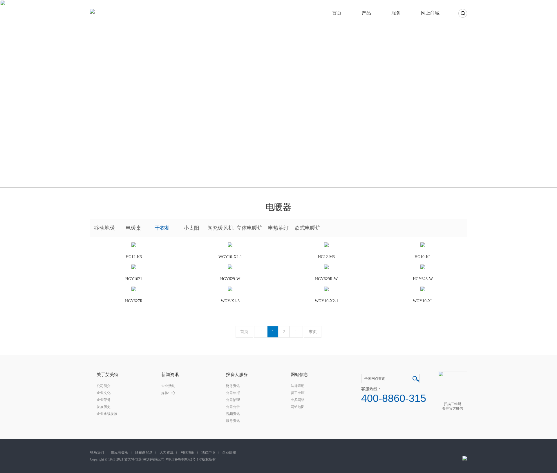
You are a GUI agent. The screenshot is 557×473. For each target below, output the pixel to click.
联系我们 (97, 452)
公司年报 (233, 393)
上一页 (260, 332)
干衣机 (162, 228)
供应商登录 (119, 452)
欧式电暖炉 (307, 228)
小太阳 (191, 228)
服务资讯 (233, 421)
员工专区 (298, 393)
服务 (396, 12)
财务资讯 (233, 386)
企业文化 (104, 393)
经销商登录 (144, 452)
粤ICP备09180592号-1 (182, 459)
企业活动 (168, 386)
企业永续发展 (107, 414)
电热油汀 (278, 228)
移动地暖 (104, 228)
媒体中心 (168, 393)
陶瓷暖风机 (220, 228)
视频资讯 (233, 414)
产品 (366, 12)
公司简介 (104, 386)
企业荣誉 (104, 400)
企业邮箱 (229, 452)
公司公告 (233, 407)
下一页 (296, 332)
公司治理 (233, 400)
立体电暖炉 (249, 228)
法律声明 (298, 386)
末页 (313, 332)
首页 (336, 12)
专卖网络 (298, 400)
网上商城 (430, 12)
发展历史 (104, 407)
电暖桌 (133, 228)
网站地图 (298, 407)
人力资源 (166, 452)
